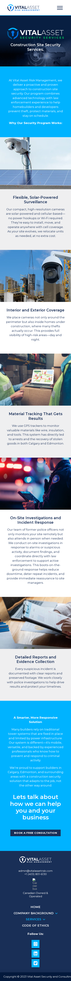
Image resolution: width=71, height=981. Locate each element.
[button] (60, 8)
